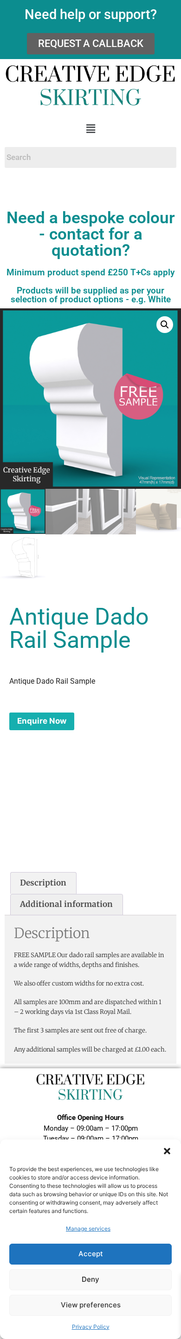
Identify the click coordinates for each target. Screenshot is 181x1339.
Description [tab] (43, 883)
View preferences (91, 1304)
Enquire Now (41, 721)
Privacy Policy (91, 1326)
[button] (167, 1151)
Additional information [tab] (66, 904)
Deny (90, 1279)
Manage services (88, 1228)
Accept (90, 1253)
